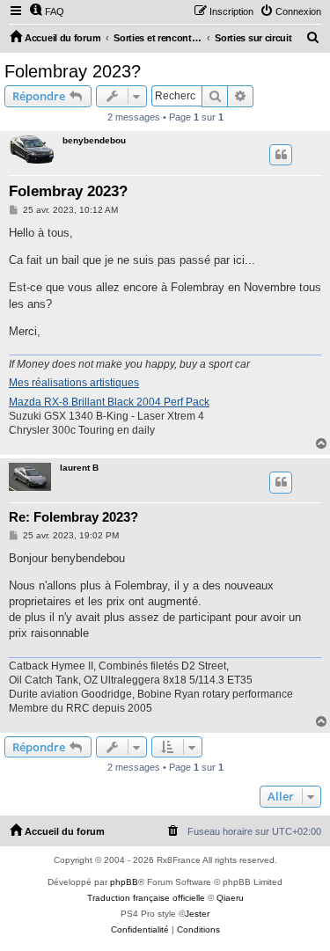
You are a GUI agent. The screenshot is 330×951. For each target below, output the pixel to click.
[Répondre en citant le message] (280, 154)
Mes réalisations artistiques (74, 383)
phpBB (124, 882)
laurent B (79, 467)
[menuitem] (46, 11)
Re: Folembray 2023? (73, 516)
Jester (197, 913)
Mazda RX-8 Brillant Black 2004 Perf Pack (109, 402)
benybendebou (94, 140)
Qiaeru (230, 898)
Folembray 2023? (72, 71)
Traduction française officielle (146, 898)
